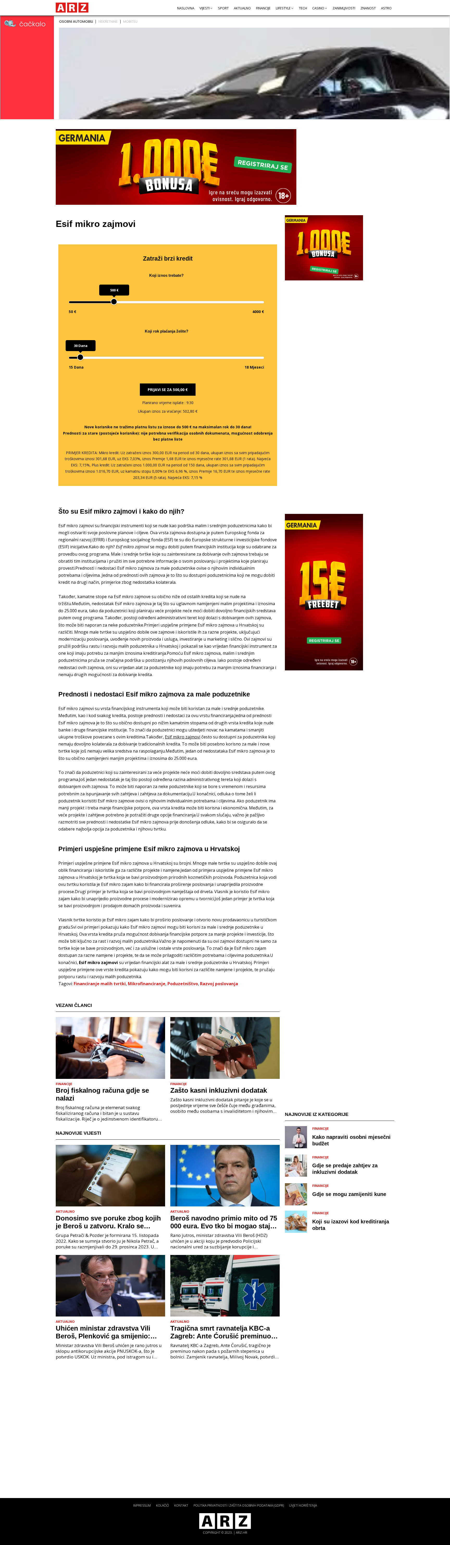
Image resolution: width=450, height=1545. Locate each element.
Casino (318, 8)
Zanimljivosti (344, 8)
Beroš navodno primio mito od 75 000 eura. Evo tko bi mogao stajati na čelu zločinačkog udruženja (224, 1222)
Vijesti (204, 8)
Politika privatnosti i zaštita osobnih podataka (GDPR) (238, 1505)
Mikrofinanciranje (146, 984)
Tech (303, 8)
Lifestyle (283, 8)
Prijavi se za (168, 389)
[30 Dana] (80, 357)
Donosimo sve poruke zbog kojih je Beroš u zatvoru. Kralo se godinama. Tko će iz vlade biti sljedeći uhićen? (108, 1222)
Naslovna (185, 8)
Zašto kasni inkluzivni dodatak (218, 1090)
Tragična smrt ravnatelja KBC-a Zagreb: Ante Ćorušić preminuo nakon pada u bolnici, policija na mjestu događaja (221, 1332)
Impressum (142, 1505)
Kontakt (181, 1505)
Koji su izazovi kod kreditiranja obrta (350, 1224)
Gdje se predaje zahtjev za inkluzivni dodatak (345, 1169)
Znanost (368, 8)
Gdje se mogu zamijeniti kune (349, 1194)
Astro (386, 8)
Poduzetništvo (182, 984)
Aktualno (242, 8)
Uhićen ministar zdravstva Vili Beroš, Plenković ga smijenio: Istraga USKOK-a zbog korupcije (107, 1332)
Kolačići (162, 1505)
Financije (263, 8)
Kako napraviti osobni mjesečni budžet (351, 1140)
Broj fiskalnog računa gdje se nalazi (102, 1094)
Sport (223, 8)
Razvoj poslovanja (219, 984)
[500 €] (114, 301)
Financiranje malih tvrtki (100, 984)
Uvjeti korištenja (303, 1505)
